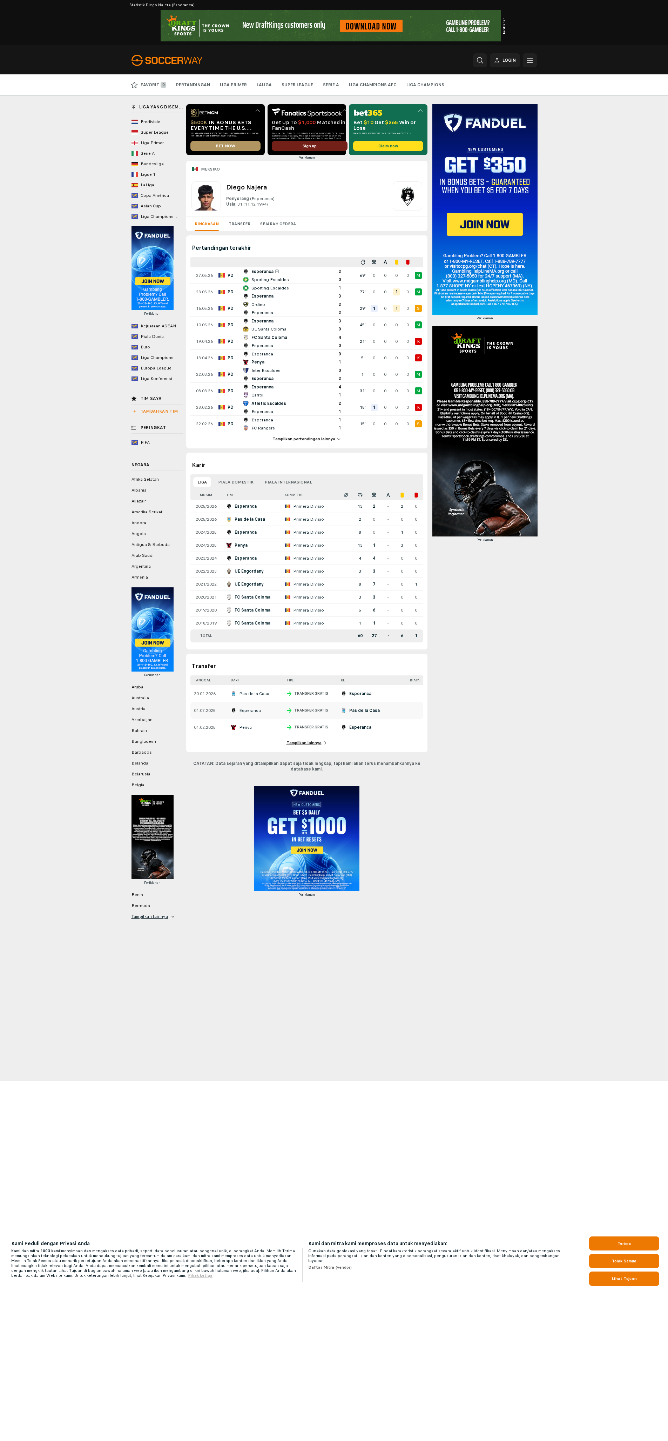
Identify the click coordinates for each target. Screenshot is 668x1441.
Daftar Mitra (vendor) (330, 1267)
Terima (624, 1243)
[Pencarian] (480, 60)
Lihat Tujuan (624, 1278)
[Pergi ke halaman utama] (179, 60)
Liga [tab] (202, 482)
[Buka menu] (530, 60)
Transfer (239, 223)
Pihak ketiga (200, 1275)
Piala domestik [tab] (236, 482)
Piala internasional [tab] (288, 482)
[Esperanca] (407, 196)
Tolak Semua (624, 1261)
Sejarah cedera (278, 223)
